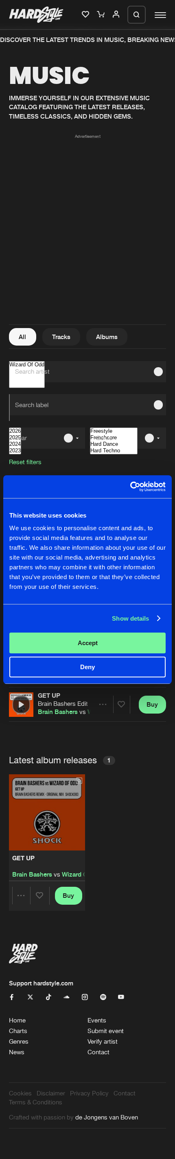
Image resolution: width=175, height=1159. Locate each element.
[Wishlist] (86, 14)
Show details (130, 618)
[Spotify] (103, 997)
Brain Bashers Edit (63, 703)
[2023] (15, 450)
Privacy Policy (89, 1093)
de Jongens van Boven (106, 1117)
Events (97, 1020)
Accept (88, 642)
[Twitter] (30, 997)
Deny (87, 666)
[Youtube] (121, 997)
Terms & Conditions (35, 1102)
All (22, 336)
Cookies (20, 1093)
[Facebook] (12, 997)
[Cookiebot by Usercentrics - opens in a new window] (130, 486)
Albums (107, 336)
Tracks (61, 336)
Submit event (106, 1030)
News (16, 1052)
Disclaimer (51, 1093)
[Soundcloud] (66, 997)
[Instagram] (85, 997)
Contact (98, 1052)
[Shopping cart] (101, 14)
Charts (18, 1030)
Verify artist (103, 1041)
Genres (18, 1041)
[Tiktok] (49, 997)
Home (17, 1020)
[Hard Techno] (113, 450)
